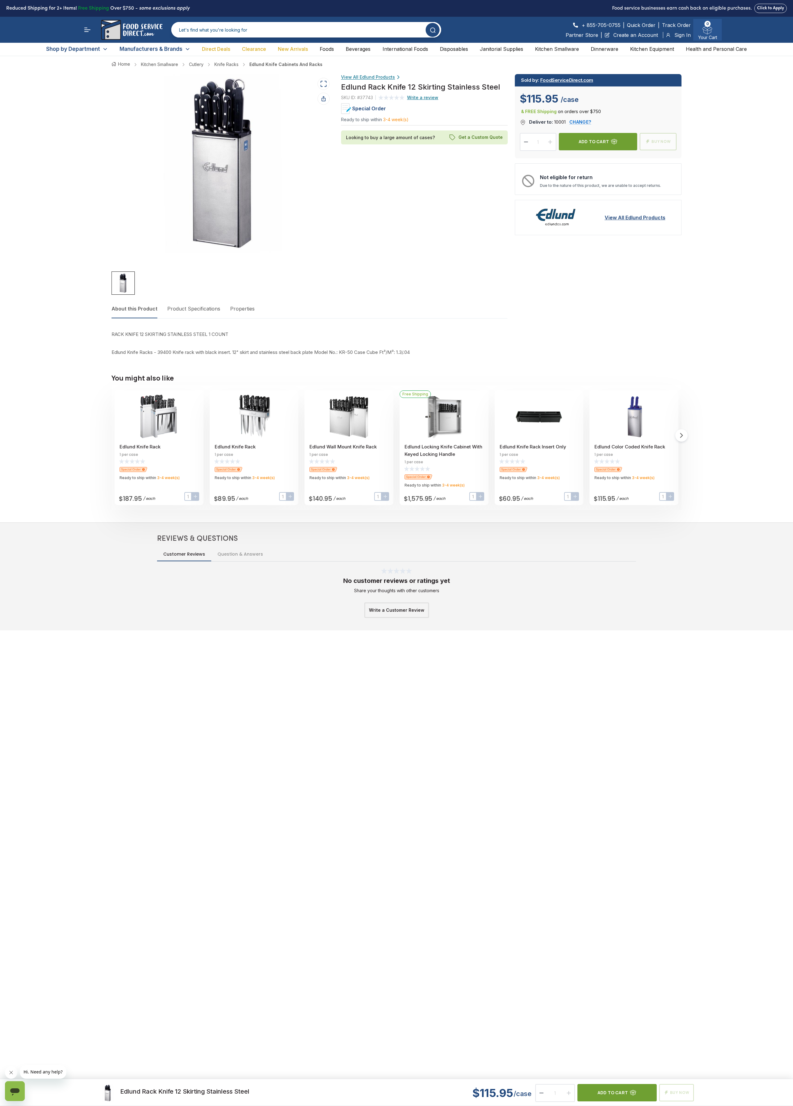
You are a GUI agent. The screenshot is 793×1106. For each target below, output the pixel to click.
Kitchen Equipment (652, 49)
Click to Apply (770, 8)
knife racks (226, 64)
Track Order (676, 25)
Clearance (254, 49)
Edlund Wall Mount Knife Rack (343, 447)
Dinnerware (604, 49)
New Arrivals (293, 49)
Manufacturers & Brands (151, 49)
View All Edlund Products (368, 77)
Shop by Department (73, 49)
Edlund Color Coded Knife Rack (629, 447)
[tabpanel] (309, 343)
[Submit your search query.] (433, 30)
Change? (580, 122)
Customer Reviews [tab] (184, 554)
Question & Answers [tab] (240, 554)
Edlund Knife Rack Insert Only (533, 447)
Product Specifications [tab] (193, 309)
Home (124, 64)
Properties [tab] (242, 309)
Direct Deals (216, 49)
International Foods (405, 49)
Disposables (454, 49)
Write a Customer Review (396, 610)
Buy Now (661, 141)
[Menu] (87, 30)
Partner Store (582, 35)
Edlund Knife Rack (140, 447)
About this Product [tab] (134, 309)
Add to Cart (594, 141)
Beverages (358, 49)
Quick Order (641, 25)
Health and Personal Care (716, 49)
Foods (327, 49)
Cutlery (196, 64)
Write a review (422, 97)
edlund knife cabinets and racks (285, 64)
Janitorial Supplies (501, 49)
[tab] (123, 283)
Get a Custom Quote (480, 137)
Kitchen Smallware (557, 49)
